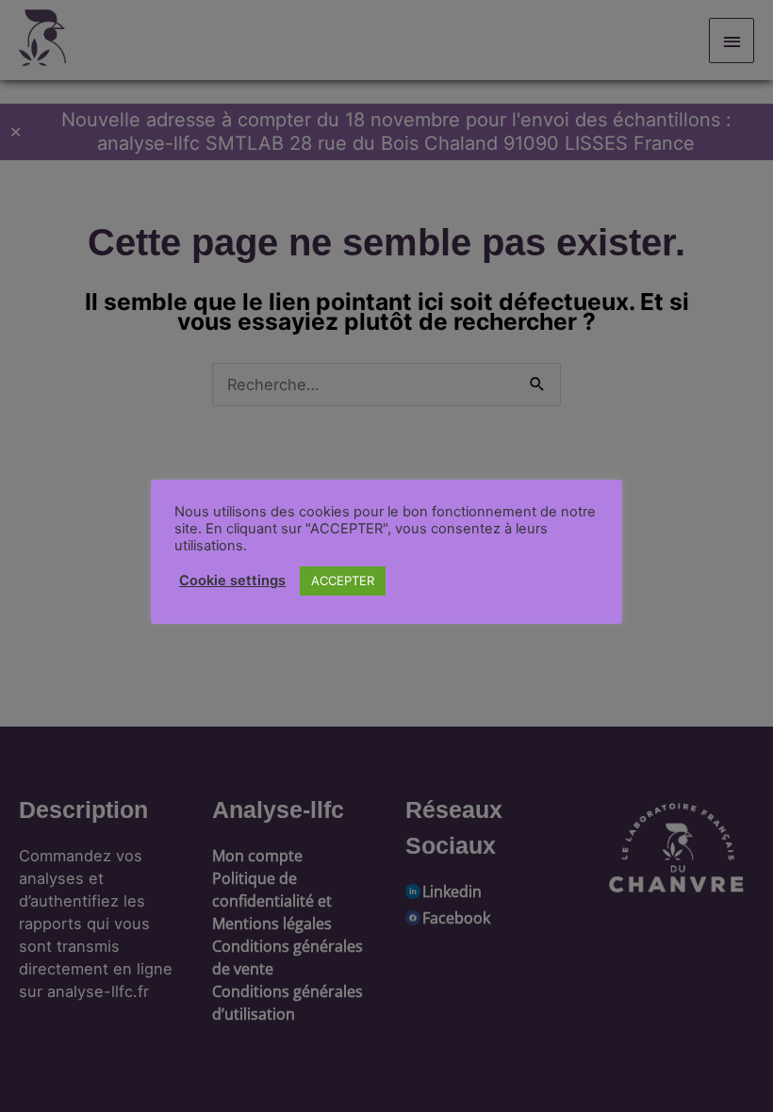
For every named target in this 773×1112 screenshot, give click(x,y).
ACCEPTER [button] (342, 580)
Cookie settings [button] (232, 580)
